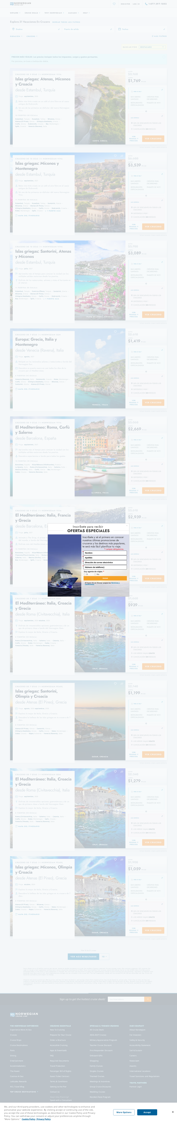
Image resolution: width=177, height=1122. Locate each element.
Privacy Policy (43, 1119)
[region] (88, 1112)
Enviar (105, 578)
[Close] (173, 1112)
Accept (147, 1112)
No (98, 574)
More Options (123, 1112)
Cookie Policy (28, 1119)
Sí (87, 574)
